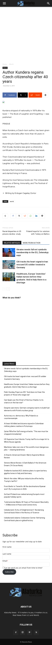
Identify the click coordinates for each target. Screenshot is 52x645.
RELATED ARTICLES (12, 243)
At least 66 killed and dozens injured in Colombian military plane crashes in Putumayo (24, 425)
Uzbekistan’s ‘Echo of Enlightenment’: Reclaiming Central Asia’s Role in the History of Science (24, 511)
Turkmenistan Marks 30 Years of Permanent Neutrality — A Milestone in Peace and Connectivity (26, 503)
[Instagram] (22, 632)
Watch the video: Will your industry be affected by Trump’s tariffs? (24, 480)
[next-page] (8, 289)
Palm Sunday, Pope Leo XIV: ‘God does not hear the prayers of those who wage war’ (24, 393)
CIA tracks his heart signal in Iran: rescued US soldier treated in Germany (32, 264)
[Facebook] (13, 215)
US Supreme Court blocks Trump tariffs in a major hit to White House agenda (26, 440)
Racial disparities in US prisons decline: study (12, 232)
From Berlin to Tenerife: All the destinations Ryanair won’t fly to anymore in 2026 (25, 487)
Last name (7, 554)
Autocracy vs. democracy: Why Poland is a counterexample (21, 417)
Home (5, 64)
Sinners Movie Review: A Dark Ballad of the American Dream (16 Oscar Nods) (25, 464)
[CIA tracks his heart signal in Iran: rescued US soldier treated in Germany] (9, 264)
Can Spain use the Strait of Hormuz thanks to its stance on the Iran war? (23, 401)
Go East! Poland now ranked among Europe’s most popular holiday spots (24, 495)
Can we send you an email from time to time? (23, 568)
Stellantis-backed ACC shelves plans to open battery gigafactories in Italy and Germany (25, 472)
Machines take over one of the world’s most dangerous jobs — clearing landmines (26, 448)
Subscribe (9, 572)
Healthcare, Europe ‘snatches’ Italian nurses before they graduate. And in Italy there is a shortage (26, 385)
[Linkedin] (36, 215)
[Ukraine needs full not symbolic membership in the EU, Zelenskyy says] (9, 252)
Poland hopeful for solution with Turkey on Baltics (37, 232)
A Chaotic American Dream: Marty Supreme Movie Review (24, 456)
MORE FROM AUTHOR (31, 243)
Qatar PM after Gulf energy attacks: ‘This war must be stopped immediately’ (26, 432)
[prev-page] (4, 289)
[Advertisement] (26, 36)
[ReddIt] (24, 215)
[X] (18, 215)
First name (7, 547)
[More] (45, 95)
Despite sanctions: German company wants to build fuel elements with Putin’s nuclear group (26, 409)
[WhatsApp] (30, 215)
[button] (4, 3)
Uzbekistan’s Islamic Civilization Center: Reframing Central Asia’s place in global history (24, 519)
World (11, 64)
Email (5, 561)
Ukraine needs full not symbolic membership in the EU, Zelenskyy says (32, 252)
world (12, 201)
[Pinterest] (29, 632)
